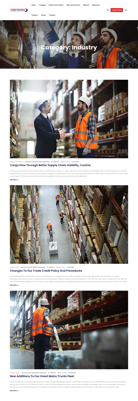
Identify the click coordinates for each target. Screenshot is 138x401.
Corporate (34, 161)
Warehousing (19, 161)
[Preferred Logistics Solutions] (19, 10)
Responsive (46, 161)
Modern (39, 161)
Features (35, 15)
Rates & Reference (73, 5)
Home (34, 5)
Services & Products (56, 5)
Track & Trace (117, 10)
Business (27, 161)
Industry (12, 161)
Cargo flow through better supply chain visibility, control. (50, 165)
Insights (17, 373)
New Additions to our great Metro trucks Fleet (42, 376)
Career (43, 15)
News (17, 267)
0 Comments (75, 161)
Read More (13, 180)
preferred (56, 161)
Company (42, 5)
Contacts (52, 15)
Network (86, 5)
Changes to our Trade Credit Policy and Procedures (46, 271)
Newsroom (96, 5)
